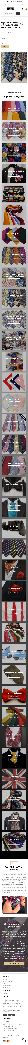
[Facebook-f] (4, 1015)
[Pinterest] (9, 1015)
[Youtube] (14, 1015)
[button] (23, 13)
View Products (14, 237)
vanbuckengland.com (15, 1010)
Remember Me (5, 43)
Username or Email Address (8, 33)
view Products (14, 822)
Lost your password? (5, 49)
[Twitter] (6, 1015)
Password (3, 38)
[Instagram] (11, 1015)
